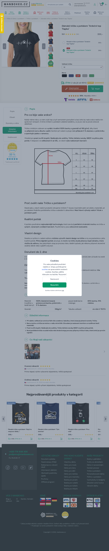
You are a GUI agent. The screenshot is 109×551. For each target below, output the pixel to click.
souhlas (45, 269)
